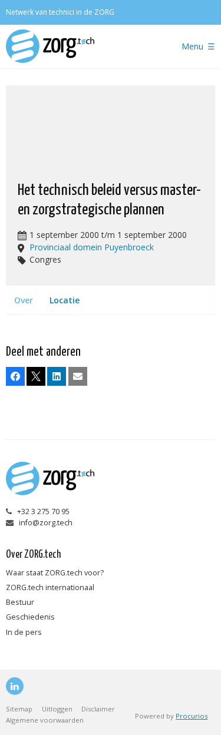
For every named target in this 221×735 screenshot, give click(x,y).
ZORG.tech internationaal (50, 587)
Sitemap (19, 708)
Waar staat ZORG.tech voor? (55, 573)
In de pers (24, 632)
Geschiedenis (30, 617)
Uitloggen (57, 708)
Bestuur (20, 602)
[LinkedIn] (15, 686)
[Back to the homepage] (81, 46)
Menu (192, 46)
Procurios (191, 715)
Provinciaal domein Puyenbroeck (91, 247)
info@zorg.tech (45, 523)
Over (23, 300)
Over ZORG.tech (33, 554)
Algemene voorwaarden (45, 720)
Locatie (65, 300)
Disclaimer (98, 708)
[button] (15, 376)
